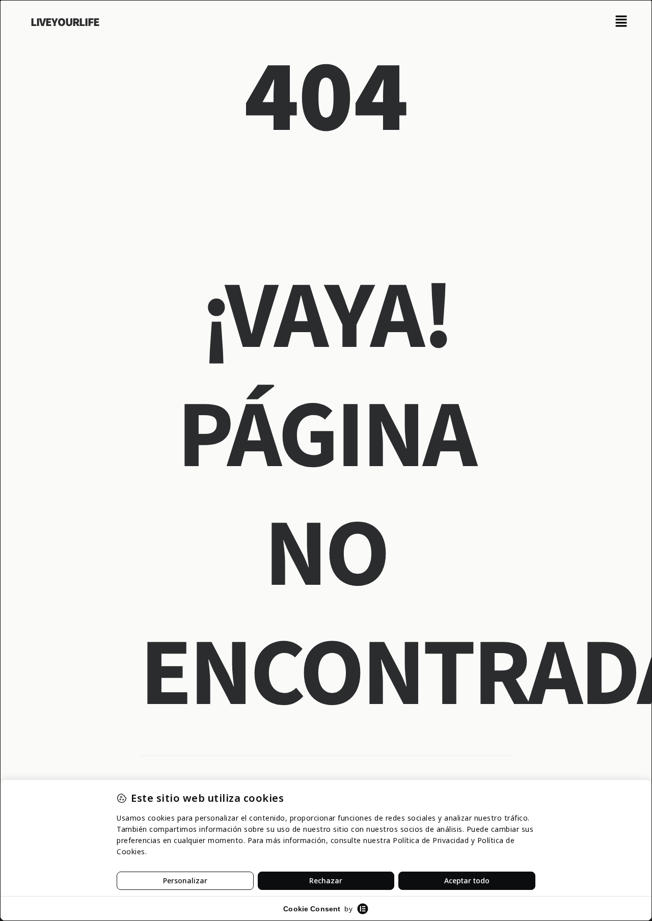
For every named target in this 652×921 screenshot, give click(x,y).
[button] (621, 22)
